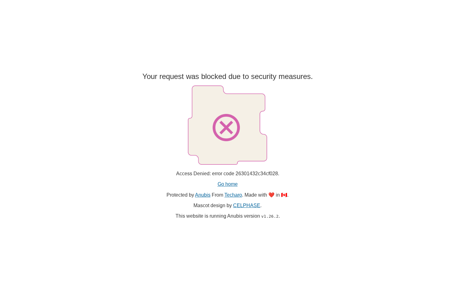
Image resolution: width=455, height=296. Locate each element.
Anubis (202, 195)
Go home (228, 184)
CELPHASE (246, 205)
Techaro (233, 195)
